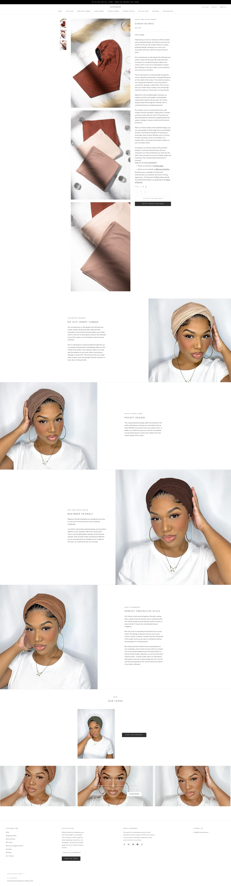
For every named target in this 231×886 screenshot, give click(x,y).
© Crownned (12, 878)
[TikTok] (142, 844)
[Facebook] (141, 186)
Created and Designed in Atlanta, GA (20, 881)
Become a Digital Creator (14, 846)
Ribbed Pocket (129, 11)
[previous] (54, 734)
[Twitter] (143, 186)
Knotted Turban (83, 11)
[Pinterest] (145, 186)
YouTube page (158, 166)
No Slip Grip (144, 11)
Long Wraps (99, 11)
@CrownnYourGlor (162, 169)
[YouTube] (137, 844)
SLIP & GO (69, 11)
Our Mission (168, 11)
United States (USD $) (15, 873)
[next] (177, 734)
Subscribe (134, 794)
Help (7, 832)
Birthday (9, 852)
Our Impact (10, 856)
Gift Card (9, 842)
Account (205, 7)
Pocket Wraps (113, 11)
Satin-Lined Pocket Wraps (145, 19)
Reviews (155, 11)
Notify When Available (153, 203)
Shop (60, 11)
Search (214, 7)
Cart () (223, 7)
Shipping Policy (11, 836)
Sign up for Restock (153, 198)
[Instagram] (128, 844)
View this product (134, 735)
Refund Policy (10, 839)
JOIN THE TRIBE (71, 858)
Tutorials (9, 849)
